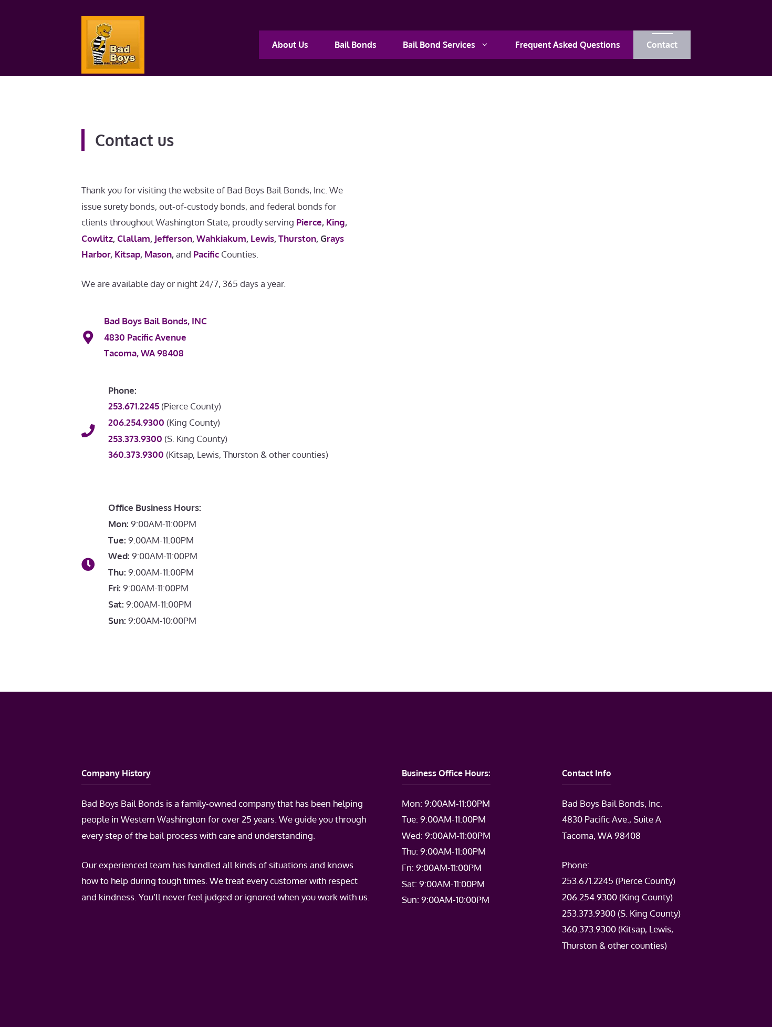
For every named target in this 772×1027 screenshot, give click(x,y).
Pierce (309, 222)
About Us (290, 44)
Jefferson (173, 238)
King (335, 222)
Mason (158, 254)
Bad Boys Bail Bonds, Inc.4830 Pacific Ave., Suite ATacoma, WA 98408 (612, 819)
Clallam (133, 238)
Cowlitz (97, 238)
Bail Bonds (356, 44)
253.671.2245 (587, 880)
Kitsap (127, 254)
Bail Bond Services (439, 44)
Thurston (297, 238)
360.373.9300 (589, 928)
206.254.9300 (589, 896)
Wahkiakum (221, 238)
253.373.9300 (588, 913)
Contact (661, 44)
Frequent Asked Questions (567, 44)
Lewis (262, 238)
